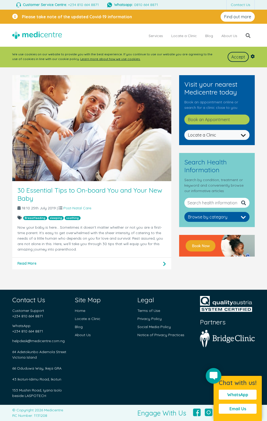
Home (80, 310)
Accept (238, 57)
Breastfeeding (35, 218)
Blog (209, 35)
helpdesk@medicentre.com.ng (38, 341)
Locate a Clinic (184, 35)
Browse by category (207, 217)
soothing (72, 218)
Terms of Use (148, 310)
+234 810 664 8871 (61, 4)
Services (156, 35)
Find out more (237, 16)
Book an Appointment (209, 119)
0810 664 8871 (136, 4)
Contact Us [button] (240, 4)
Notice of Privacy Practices (160, 335)
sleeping (56, 218)
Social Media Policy (154, 326)
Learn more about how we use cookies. (110, 59)
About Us (229, 35)
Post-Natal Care (76, 208)
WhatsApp (237, 394)
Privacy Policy (149, 318)
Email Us (237, 408)
